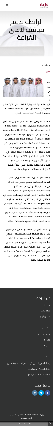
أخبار (47, 71)
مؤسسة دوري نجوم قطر (39, 375)
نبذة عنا (46, 305)
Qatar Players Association (44, 5)
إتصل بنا (47, 345)
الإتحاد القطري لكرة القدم (39, 369)
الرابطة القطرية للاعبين (19, 414)
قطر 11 (47, 340)
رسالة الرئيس (45, 311)
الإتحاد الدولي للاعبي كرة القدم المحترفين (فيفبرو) (28, 363)
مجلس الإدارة (44, 316)
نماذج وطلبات (44, 334)
